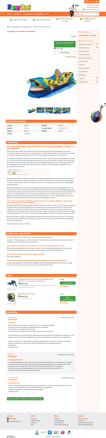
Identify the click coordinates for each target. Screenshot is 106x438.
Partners (34, 423)
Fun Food (82, 65)
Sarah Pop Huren (84, 68)
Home (9, 14)
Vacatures (81, 421)
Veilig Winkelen (36, 421)
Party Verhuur (83, 71)
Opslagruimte (83, 82)
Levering (57, 419)
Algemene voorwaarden (85, 423)
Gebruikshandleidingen (85, 425)
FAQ (32, 425)
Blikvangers (82, 75)
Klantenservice (83, 419)
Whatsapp (12, 419)
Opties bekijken (65, 52)
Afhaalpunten (59, 423)
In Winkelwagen (68, 283)
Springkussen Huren (85, 44)
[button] (97, 44)
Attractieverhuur (16, 26)
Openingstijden (59, 421)
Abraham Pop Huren (85, 58)
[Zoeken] (97, 14)
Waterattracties (27, 26)
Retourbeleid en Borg (61, 425)
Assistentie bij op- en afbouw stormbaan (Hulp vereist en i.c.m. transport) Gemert (36, 280)
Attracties (17, 14)
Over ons (34, 419)
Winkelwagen (91, 2)
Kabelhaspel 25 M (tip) (27, 294)
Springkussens (28, 14)
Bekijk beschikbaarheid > (65, 44)
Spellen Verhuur (84, 51)
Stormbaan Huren (84, 54)
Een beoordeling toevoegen (34, 399)
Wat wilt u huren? (87, 41)
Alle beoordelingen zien (15, 399)
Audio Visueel (83, 61)
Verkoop (81, 78)
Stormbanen (40, 14)
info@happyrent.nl (15, 421)
